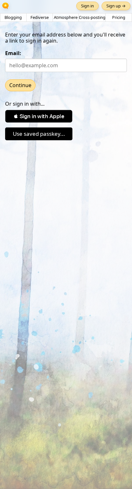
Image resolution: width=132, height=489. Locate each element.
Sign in (87, 6)
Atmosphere (66, 17)
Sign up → (116, 6)
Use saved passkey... (39, 133)
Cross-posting (92, 17)
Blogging (13, 17)
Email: (13, 53)
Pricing (118, 17)
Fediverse (39, 17)
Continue (20, 85)
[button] (38, 116)
